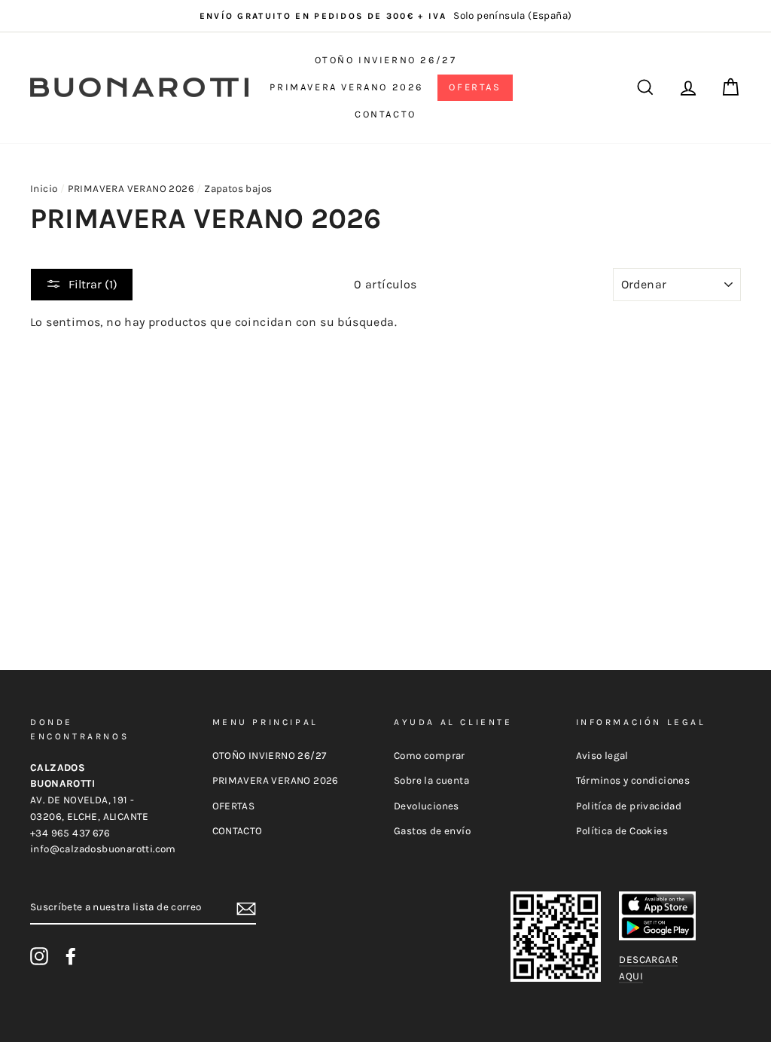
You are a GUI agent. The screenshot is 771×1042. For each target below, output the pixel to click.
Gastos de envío (432, 830)
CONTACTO (385, 114)
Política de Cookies (622, 830)
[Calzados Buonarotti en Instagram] (39, 956)
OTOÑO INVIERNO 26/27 (386, 60)
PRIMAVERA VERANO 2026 (346, 87)
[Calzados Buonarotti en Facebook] (71, 956)
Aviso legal (602, 755)
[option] (385, 16)
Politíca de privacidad (629, 806)
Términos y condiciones (633, 780)
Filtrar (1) (93, 284)
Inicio (43, 188)
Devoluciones (426, 806)
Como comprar (429, 755)
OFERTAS (475, 87)
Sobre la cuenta (431, 780)
